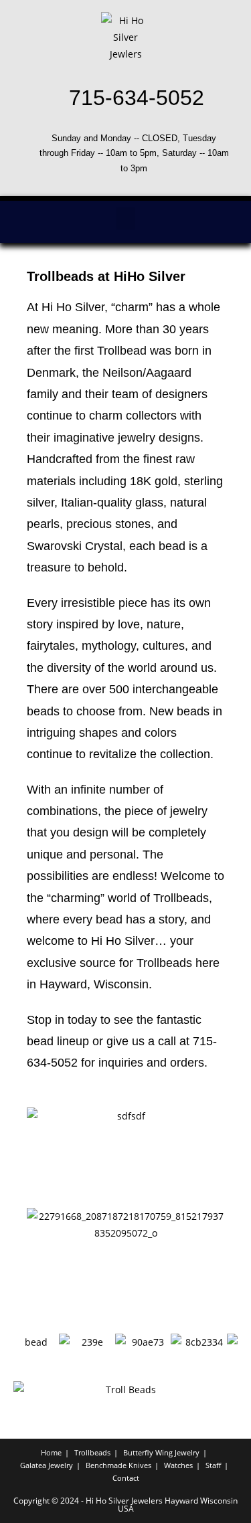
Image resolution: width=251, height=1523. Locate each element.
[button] (125, 218)
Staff (213, 1465)
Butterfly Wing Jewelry (161, 1452)
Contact (125, 1478)
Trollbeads (92, 1452)
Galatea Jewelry (46, 1465)
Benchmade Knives (118, 1465)
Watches (178, 1465)
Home (51, 1452)
